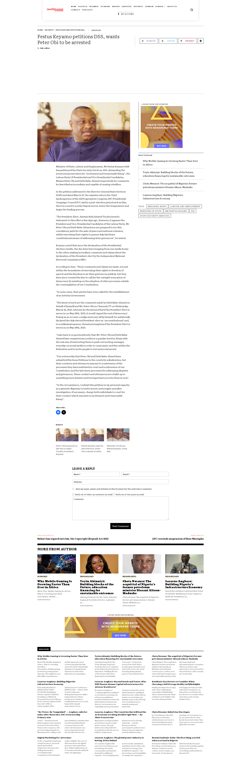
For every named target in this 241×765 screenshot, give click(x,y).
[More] (201, 41)
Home (40, 30)
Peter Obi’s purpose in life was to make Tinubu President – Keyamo (66, 449)
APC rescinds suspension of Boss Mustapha (178, 538)
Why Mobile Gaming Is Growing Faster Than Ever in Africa (54, 584)
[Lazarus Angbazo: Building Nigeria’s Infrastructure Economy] (184, 564)
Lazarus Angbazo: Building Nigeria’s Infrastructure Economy (163, 196)
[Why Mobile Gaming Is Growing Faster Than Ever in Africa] (56, 564)
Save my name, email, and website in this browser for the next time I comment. (114, 488)
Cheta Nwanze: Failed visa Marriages (171, 711)
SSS (193, 210)
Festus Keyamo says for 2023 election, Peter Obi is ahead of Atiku (92, 448)
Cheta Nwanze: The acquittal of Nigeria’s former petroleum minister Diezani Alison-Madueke (170, 185)
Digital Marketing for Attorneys (54, 737)
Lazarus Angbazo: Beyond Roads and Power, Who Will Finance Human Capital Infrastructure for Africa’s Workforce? (120, 684)
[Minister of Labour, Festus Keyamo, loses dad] (118, 434)
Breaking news (157, 206)
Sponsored (42, 576)
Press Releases (86, 576)
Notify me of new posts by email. (129, 494)
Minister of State (151, 210)
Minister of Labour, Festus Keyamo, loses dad (117, 448)
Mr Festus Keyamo (176, 210)
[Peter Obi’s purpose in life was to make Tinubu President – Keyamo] (67, 434)
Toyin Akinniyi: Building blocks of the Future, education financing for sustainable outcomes (169, 173)
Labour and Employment (185, 206)
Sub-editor (45, 48)
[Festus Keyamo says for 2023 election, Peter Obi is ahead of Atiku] (92, 434)
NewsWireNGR (43, 599)
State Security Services (154, 215)
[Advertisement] (120, 72)
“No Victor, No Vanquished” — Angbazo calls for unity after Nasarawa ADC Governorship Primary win (62, 714)
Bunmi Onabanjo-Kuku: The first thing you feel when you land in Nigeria (176, 739)
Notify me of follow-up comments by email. (94, 494)
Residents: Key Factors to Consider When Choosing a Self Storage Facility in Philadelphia (176, 683)
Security (49, 30)
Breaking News (129, 576)
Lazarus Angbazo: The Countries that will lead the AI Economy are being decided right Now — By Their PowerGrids (120, 714)
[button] (191, 9)
